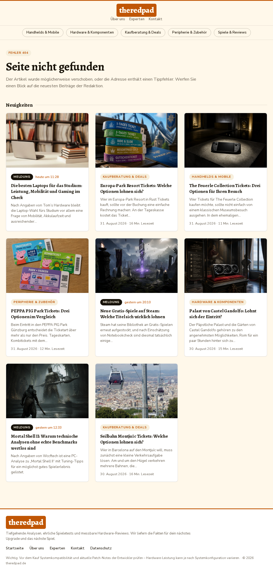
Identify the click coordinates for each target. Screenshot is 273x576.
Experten (136, 19)
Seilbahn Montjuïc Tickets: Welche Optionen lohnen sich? (134, 439)
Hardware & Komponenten (92, 32)
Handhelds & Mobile (42, 32)
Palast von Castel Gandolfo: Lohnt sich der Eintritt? (222, 314)
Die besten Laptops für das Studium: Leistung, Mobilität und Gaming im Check (46, 191)
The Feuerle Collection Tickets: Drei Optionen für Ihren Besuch (224, 188)
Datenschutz (101, 548)
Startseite (15, 548)
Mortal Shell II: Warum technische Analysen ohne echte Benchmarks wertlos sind (44, 442)
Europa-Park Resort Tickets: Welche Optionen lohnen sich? (136, 188)
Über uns (118, 19)
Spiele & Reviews (232, 32)
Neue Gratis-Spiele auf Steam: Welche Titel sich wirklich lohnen (132, 314)
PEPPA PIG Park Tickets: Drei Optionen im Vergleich (40, 314)
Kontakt (155, 19)
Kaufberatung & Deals (143, 32)
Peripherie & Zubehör (189, 32)
